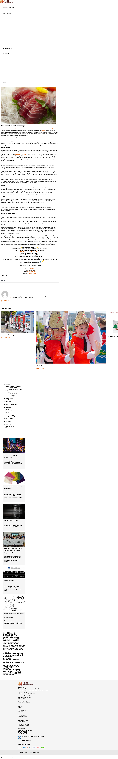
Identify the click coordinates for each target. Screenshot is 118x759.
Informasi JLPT (12, 395)
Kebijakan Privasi (22, 715)
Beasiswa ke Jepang (11, 640)
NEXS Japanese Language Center (11, 666)
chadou (4, 646)
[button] (15, 7)
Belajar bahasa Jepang (11, 643)
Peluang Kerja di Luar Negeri (15, 389)
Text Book (20, 727)
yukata (12, 674)
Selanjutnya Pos (5, 302)
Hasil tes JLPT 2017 (12, 646)
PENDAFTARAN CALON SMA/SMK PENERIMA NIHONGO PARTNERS (13, 549)
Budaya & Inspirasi (6, 128)
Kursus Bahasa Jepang (13, 653)
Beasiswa (7, 384)
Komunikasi (15, 651)
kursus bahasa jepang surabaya (13, 656)
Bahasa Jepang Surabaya (10, 635)
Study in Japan (9, 420)
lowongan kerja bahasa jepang (11, 659)
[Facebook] (2, 280)
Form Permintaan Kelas (23, 724)
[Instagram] (19, 732)
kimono (11, 651)
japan (22, 646)
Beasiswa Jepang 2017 (11, 639)
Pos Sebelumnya (5, 300)
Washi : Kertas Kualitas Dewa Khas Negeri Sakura (13, 487)
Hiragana (19, 646)
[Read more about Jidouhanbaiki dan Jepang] (17, 332)
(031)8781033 (32, 267)
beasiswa (6, 637)
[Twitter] (4, 280)
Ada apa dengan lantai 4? (11, 520)
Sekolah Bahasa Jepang (11, 669)
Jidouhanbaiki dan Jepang (8, 335)
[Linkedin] (6, 280)
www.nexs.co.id (32, 273)
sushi (43, 130)
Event (6, 403)
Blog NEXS (20, 706)
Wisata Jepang (9, 428)
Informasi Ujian (12, 415)
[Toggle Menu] (12, 10)
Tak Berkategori (9, 421)
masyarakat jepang (11, 662)
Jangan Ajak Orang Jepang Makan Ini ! (13, 614)
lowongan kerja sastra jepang (10, 661)
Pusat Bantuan (21, 723)
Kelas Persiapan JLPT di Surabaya (29, 252)
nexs (4, 663)
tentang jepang (15, 673)
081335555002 (31, 268)
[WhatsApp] (8, 280)
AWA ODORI (39, 366)
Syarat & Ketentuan (22, 716)
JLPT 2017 (19, 648)
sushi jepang (5, 673)
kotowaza (8, 407)
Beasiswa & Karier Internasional (13, 386)
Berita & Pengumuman (11, 390)
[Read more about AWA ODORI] (71, 363)
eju (7, 646)
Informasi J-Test (12, 393)
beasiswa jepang (14, 637)
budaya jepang (18, 645)
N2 (21, 662)
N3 (23, 662)
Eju (9, 392)
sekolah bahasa (9, 418)
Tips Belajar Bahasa (13, 416)
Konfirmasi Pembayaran (24, 725)
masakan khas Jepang (21, 154)
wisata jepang (6, 674)
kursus (7, 409)
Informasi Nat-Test (13, 397)
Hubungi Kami (21, 728)
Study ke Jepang (19, 671)
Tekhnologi (8, 424)
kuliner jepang (6, 652)
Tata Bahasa (8, 423)
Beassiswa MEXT (7, 642)
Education (8, 401)
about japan (9, 633)
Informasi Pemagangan (11, 404)
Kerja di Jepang (6, 651)
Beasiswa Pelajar (12, 387)
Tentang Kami (21, 721)
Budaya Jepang (12, 399)
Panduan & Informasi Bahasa (12, 414)
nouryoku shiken (6, 668)
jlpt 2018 (4, 649)
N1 (19, 662)
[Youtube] (24, 732)
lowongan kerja (7, 658)
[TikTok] (26, 732)
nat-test (7, 412)
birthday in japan (6, 645)
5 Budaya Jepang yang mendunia (13, 455)
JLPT (14, 648)
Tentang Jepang (16, 128)
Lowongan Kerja (9, 410)
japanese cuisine (7, 648)
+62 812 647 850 (31, 693)
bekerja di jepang (16, 642)
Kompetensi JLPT (9, 580)
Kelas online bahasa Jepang (15, 649)
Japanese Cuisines (10, 406)
